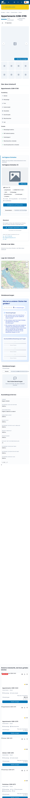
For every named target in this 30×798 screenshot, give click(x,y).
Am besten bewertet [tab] (15, 371)
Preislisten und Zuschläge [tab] (21, 210)
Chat (5, 239)
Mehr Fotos (24, 183)
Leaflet (13, 287)
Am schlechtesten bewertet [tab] (23, 371)
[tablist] (15, 210)
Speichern (9, 22)
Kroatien (3, 12)
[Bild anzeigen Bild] (4, 66)
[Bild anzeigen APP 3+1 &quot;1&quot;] (25, 66)
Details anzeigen (15, 701)
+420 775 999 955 (8, 236)
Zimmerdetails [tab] (8, 210)
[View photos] (15, 177)
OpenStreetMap (20, 287)
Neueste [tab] (7, 371)
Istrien (8, 12)
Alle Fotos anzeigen (22, 59)
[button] (7, 269)
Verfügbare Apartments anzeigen (16, 227)
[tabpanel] (15, 381)
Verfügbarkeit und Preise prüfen (15, 204)
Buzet (20, 12)
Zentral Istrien (14, 12)
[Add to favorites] (27, 674)
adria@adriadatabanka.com (10, 237)
